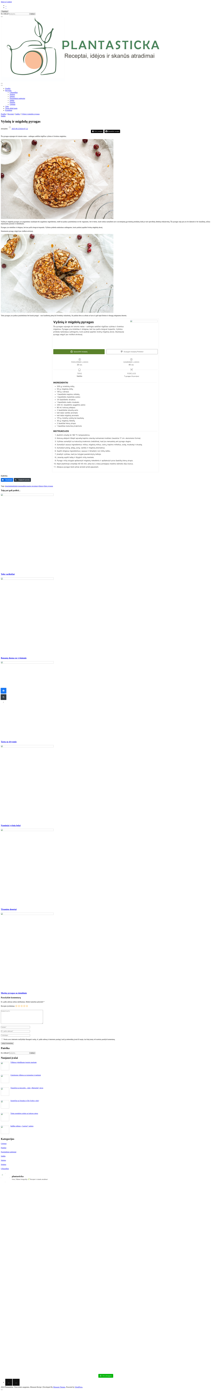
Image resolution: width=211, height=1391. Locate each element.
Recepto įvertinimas (8, 1006)
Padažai (12, 102)
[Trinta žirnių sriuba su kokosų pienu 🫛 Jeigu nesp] (184, 1261)
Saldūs (12, 100)
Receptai (8, 90)
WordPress (78, 1387)
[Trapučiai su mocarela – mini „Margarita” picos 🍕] (79, 1196)
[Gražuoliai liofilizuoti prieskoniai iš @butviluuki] (79, 1293)
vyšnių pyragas (48, 486)
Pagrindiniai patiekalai (17, 98)
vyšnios (40, 486)
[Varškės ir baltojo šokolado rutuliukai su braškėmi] (132, 1348)
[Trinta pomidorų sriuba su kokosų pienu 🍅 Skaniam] (184, 1199)
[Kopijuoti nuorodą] (3, 697)
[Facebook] (3, 691)
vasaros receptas (31, 486)
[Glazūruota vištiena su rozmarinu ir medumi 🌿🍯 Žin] (26, 1211)
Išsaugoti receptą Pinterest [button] (133, 352)
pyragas (19, 486)
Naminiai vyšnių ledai (11, 825)
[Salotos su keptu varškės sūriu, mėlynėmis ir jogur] (79, 1258)
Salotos (12, 96)
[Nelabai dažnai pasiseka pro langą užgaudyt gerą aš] (26, 1331)
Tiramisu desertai (9, 909)
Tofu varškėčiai (8, 574)
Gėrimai (12, 104)
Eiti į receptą (98, 131)
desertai (7, 486)
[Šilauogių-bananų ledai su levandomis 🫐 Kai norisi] (184, 1301)
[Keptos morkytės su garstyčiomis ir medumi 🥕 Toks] (132, 1254)
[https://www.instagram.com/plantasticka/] (16, 1382)
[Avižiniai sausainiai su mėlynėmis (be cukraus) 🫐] (26, 1303)
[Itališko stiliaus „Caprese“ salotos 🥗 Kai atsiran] (26, 1255)
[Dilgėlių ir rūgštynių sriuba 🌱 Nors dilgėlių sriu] (79, 1346)
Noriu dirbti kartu (11, 108)
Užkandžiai (14, 92)
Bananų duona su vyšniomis (13, 658)
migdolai (13, 486)
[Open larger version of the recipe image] (144, 334)
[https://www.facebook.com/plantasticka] (8, 1382)
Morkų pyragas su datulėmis (14, 993)
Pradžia (7, 88)
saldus (24, 486)
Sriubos (12, 94)
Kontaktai (8, 110)
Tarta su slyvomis (9, 742)
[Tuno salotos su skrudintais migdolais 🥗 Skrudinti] (184, 1345)
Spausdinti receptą (113, 131)
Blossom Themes (59, 1387)
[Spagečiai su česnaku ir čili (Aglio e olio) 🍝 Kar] (132, 1209)
